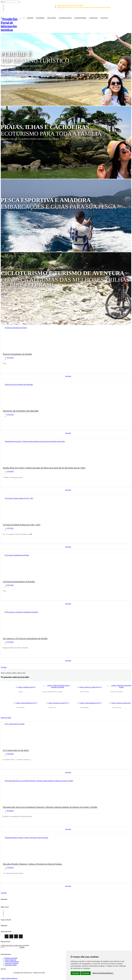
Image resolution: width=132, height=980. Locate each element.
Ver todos (4, 667)
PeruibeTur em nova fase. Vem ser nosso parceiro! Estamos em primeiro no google (84, 7)
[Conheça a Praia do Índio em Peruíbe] (25, 703)
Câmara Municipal (10, 960)
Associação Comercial (11, 963)
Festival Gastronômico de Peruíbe (17, 354)
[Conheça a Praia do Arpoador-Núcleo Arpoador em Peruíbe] (57, 687)
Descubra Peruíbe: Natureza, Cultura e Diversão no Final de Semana (32, 864)
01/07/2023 (10, 585)
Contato (104, 18)
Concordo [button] (75, 973)
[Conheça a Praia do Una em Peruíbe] (57, 703)
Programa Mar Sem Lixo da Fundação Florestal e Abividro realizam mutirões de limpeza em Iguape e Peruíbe (50, 807)
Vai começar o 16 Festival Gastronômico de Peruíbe (25, 638)
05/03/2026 (10, 754)
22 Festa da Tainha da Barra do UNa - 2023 (21, 524)
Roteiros (40, 18)
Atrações (51, 18)
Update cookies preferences (9, 978)
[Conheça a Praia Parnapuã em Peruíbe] (89, 703)
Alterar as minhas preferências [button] (103, 973)
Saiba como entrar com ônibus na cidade (70, 5)
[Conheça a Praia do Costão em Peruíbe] (89, 687)
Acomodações (65, 18)
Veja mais (4, 211)
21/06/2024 (10, 867)
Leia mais (68, 376)
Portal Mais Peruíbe (11, 965)
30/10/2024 (10, 811)
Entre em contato (6, 717)
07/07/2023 (10, 528)
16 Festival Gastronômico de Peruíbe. (19, 581)
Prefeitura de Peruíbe (11, 958)
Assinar (22, 947)
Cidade (30, 18)
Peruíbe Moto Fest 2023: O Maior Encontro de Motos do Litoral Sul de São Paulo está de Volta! (44, 468)
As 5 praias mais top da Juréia (16, 750)
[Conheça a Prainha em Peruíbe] (25, 687)
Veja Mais (4, 70)
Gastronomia (80, 18)
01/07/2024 (10, 357)
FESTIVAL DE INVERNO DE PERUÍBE (21, 411)
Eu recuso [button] (85, 973)
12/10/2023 (10, 471)
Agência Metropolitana (12, 961)
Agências (93, 18)
